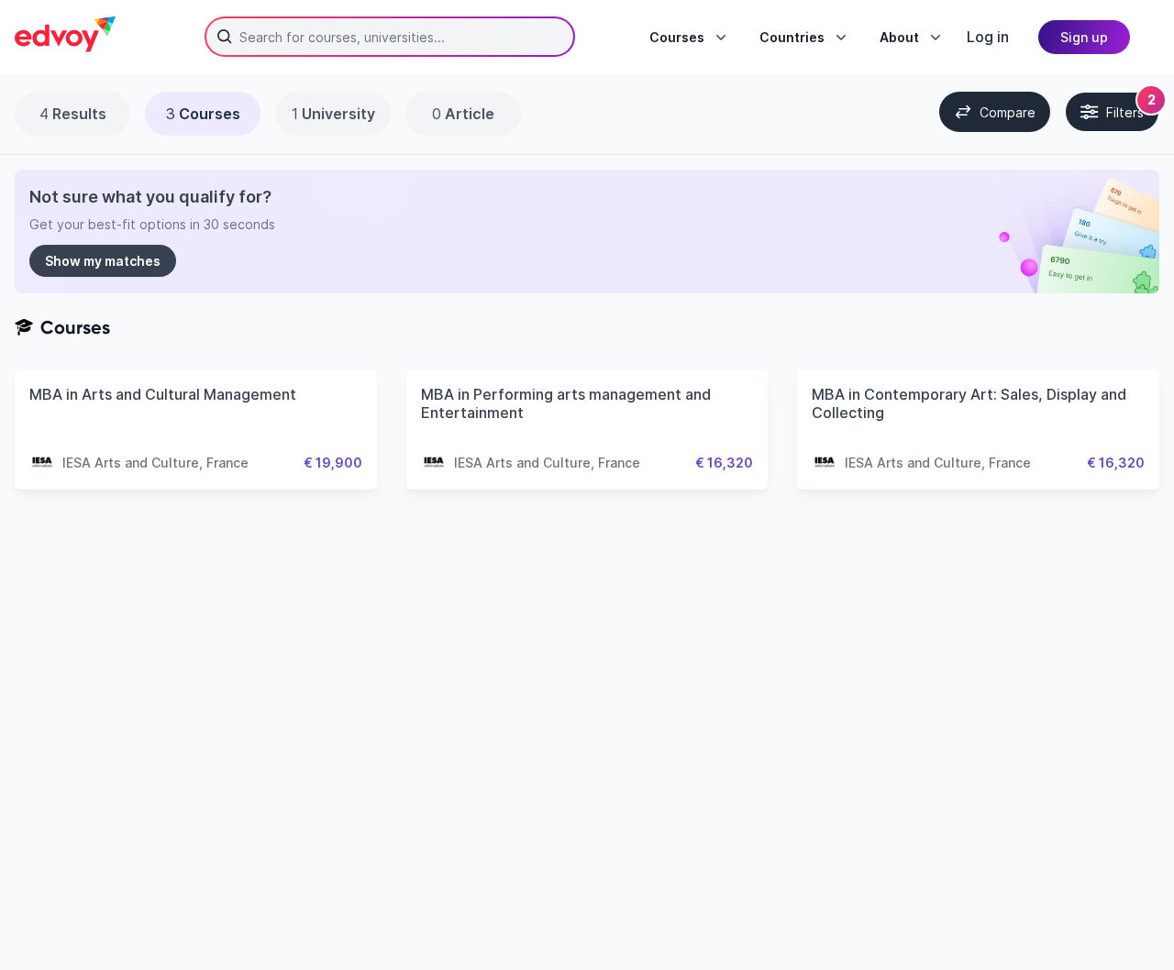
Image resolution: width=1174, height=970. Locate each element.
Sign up (1084, 37)
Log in (988, 37)
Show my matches (103, 261)
